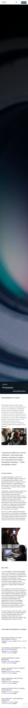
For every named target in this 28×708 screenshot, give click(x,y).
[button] (16, 2)
